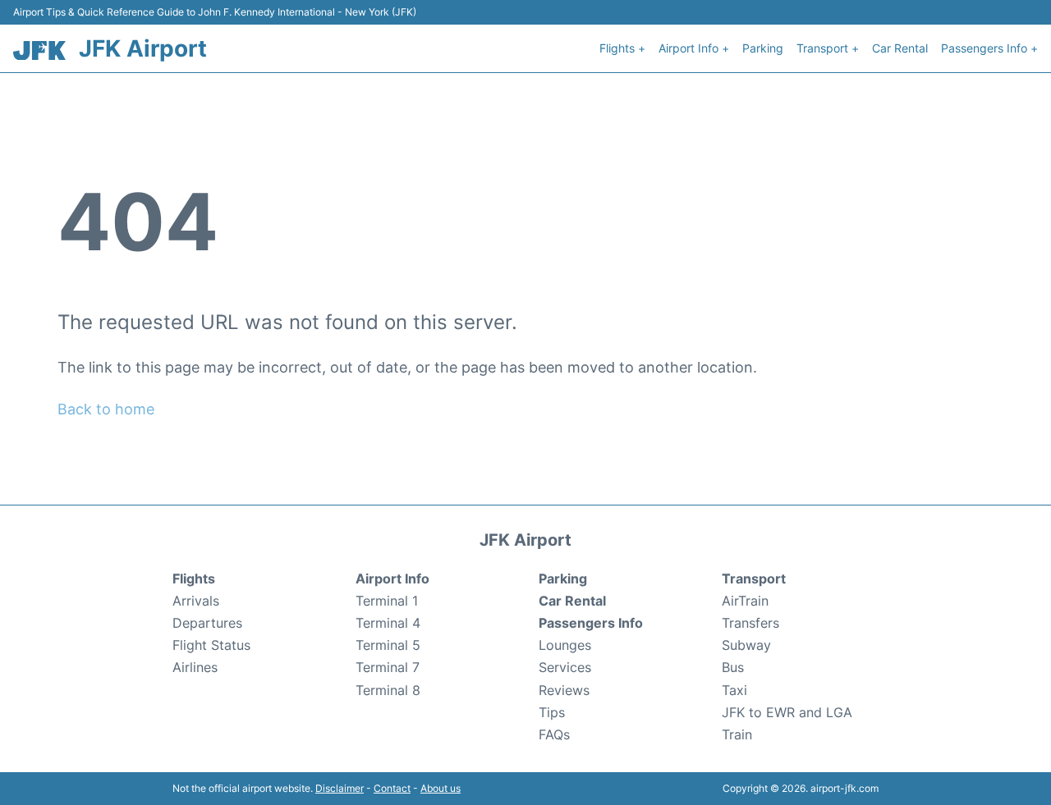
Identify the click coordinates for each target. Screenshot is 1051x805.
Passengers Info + (989, 48)
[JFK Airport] (39, 50)
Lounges (565, 645)
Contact (392, 788)
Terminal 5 (388, 645)
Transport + (827, 48)
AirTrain (745, 600)
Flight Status (211, 645)
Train (737, 734)
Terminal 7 (388, 667)
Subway (746, 645)
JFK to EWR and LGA (787, 712)
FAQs (554, 734)
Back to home (105, 409)
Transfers (750, 623)
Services (565, 667)
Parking (762, 48)
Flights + (622, 48)
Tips (552, 712)
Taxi (734, 690)
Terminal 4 (388, 623)
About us (440, 788)
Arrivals (195, 600)
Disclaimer (339, 788)
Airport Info (392, 578)
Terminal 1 (387, 600)
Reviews (564, 690)
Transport (754, 578)
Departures (207, 623)
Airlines (195, 667)
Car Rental (900, 48)
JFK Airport (143, 48)
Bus (733, 667)
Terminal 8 (388, 690)
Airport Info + (694, 48)
